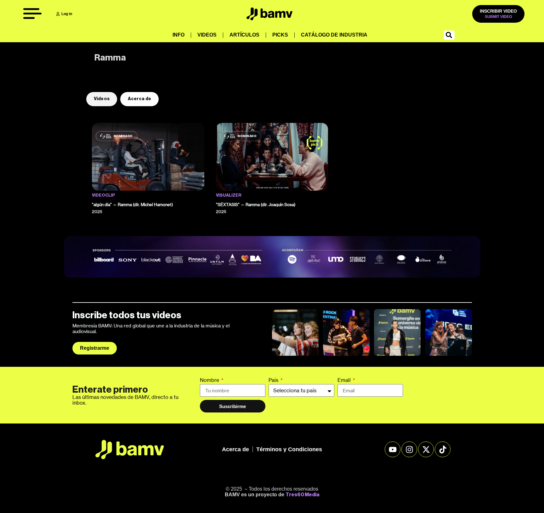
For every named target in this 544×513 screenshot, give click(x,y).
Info (178, 34)
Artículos (244, 34)
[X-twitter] (426, 449)
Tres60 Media (303, 494)
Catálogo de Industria (334, 34)
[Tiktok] (442, 449)
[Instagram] (409, 449)
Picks (280, 34)
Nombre (210, 380)
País (274, 380)
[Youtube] (392, 449)
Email (344, 380)
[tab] (101, 99)
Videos (207, 34)
